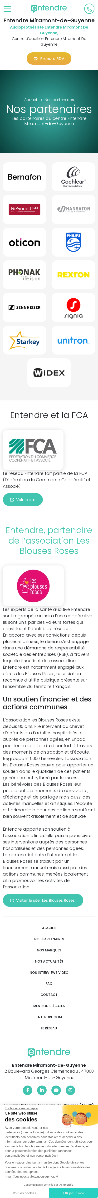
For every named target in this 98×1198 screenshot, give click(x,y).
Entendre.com (49, 1017)
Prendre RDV (52, 58)
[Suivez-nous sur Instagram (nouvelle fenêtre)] (70, 1090)
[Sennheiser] (24, 309)
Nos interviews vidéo (49, 973)
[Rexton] (73, 276)
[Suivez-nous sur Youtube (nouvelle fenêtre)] (56, 1090)
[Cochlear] (73, 178)
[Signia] (73, 309)
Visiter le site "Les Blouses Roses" (46, 900)
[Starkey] (24, 342)
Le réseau (49, 1028)
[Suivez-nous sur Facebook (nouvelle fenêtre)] (27, 1090)
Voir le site (25, 499)
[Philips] (73, 244)
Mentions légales (49, 1006)
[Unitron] (73, 342)
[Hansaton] (73, 211)
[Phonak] (24, 276)
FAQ (49, 984)
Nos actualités (49, 961)
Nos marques (49, 950)
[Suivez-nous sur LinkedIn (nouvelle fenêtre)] (42, 1090)
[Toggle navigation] (7, 9)
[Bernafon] (24, 178)
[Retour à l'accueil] (49, 9)
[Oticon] (24, 244)
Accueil (49, 928)
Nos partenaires (49, 939)
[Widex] (49, 374)
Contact (49, 995)
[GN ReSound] (24, 211)
